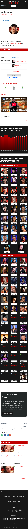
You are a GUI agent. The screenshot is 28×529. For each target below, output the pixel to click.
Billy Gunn (3, 453)
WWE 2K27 (21, 496)
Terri (15, 474)
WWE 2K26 (15, 496)
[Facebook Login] (5, 435)
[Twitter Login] (8, 435)
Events (9, 501)
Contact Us (7, 523)
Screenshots (19, 6)
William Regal (4, 474)
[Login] (2, 435)
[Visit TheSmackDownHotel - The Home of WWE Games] (6, 518)
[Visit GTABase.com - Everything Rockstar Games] (13, 518)
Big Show (3, 463)
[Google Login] (10, 435)
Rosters (23, 499)
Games (17, 499)
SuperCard (11, 499)
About (2, 523)
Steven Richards (18, 453)
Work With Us (14, 525)
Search (25, 523)
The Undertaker (16, 71)
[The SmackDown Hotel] (14, 2)
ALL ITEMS (23, 478)
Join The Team (8, 413)
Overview (8, 6)
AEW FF (5, 499)
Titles (14, 501)
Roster (13, 6)
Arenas (2, 8)
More (18, 501)
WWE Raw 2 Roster (7, 14)
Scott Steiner (17, 463)
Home (5, 496)
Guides (24, 6)
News (9, 496)
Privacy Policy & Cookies (16, 523)
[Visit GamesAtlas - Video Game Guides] (21, 518)
